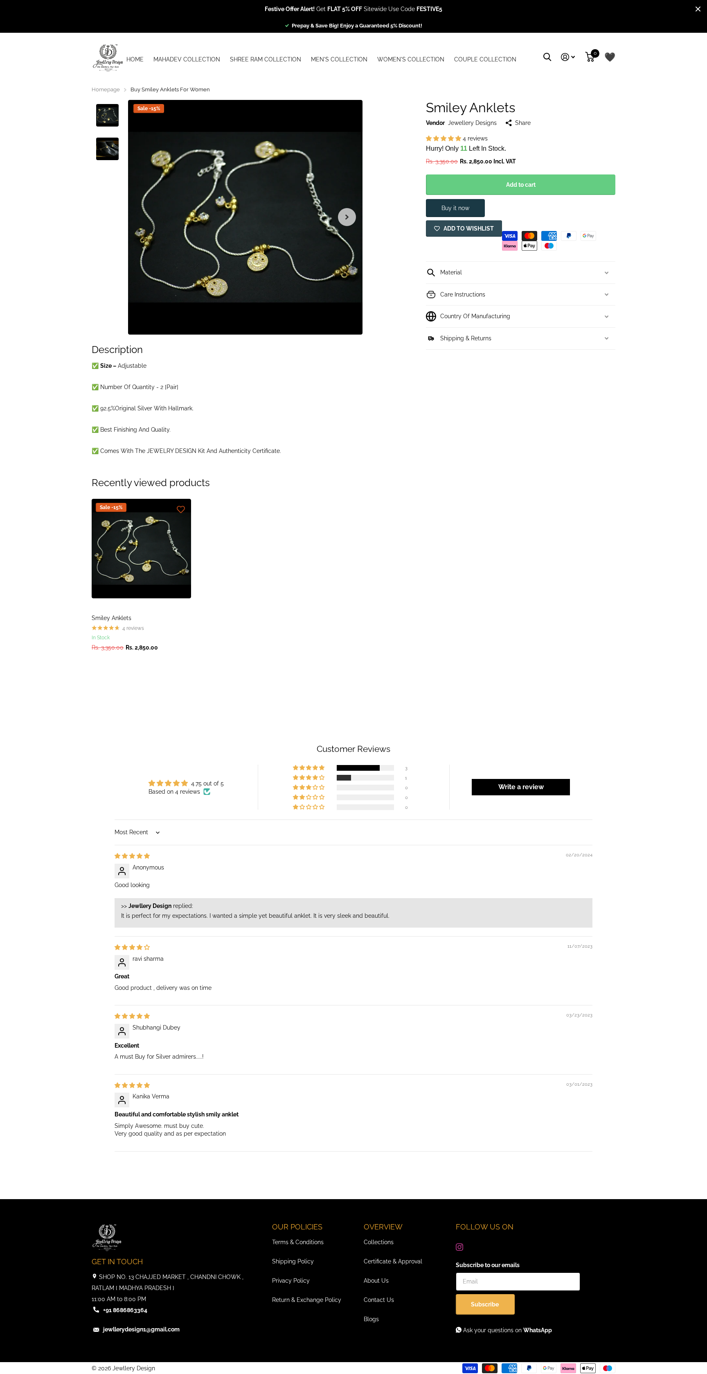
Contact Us (379, 1300)
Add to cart (521, 184)
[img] (132, 856)
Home (135, 59)
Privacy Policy (291, 1280)
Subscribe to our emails (488, 1265)
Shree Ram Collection (265, 59)
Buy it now (455, 208)
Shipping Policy (293, 1261)
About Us (376, 1280)
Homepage (106, 89)
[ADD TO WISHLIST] (181, 509)
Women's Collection (410, 59)
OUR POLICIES (297, 1226)
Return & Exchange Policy (306, 1300)
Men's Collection (339, 59)
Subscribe (485, 1304)
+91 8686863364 (125, 1310)
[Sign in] (568, 57)
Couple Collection (485, 59)
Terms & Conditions (298, 1242)
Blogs (371, 1319)
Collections (379, 1242)
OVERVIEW (383, 1226)
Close (698, 9)
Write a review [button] (521, 787)
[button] (347, 217)
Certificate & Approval (393, 1261)
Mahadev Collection (186, 59)
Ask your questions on (507, 1330)
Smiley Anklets (111, 618)
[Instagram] (459, 1247)
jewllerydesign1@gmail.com (141, 1329)
